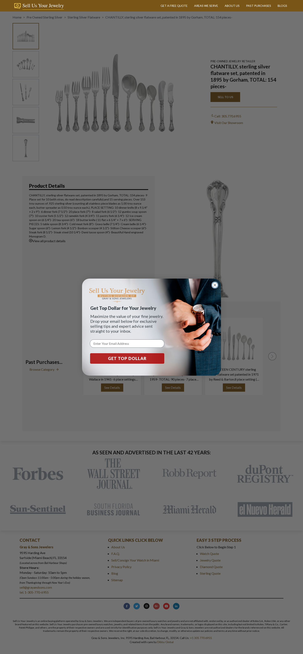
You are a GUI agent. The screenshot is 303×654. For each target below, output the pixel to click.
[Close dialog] (215, 285)
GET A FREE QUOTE (174, 5)
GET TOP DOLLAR (127, 358)
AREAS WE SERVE (206, 5)
